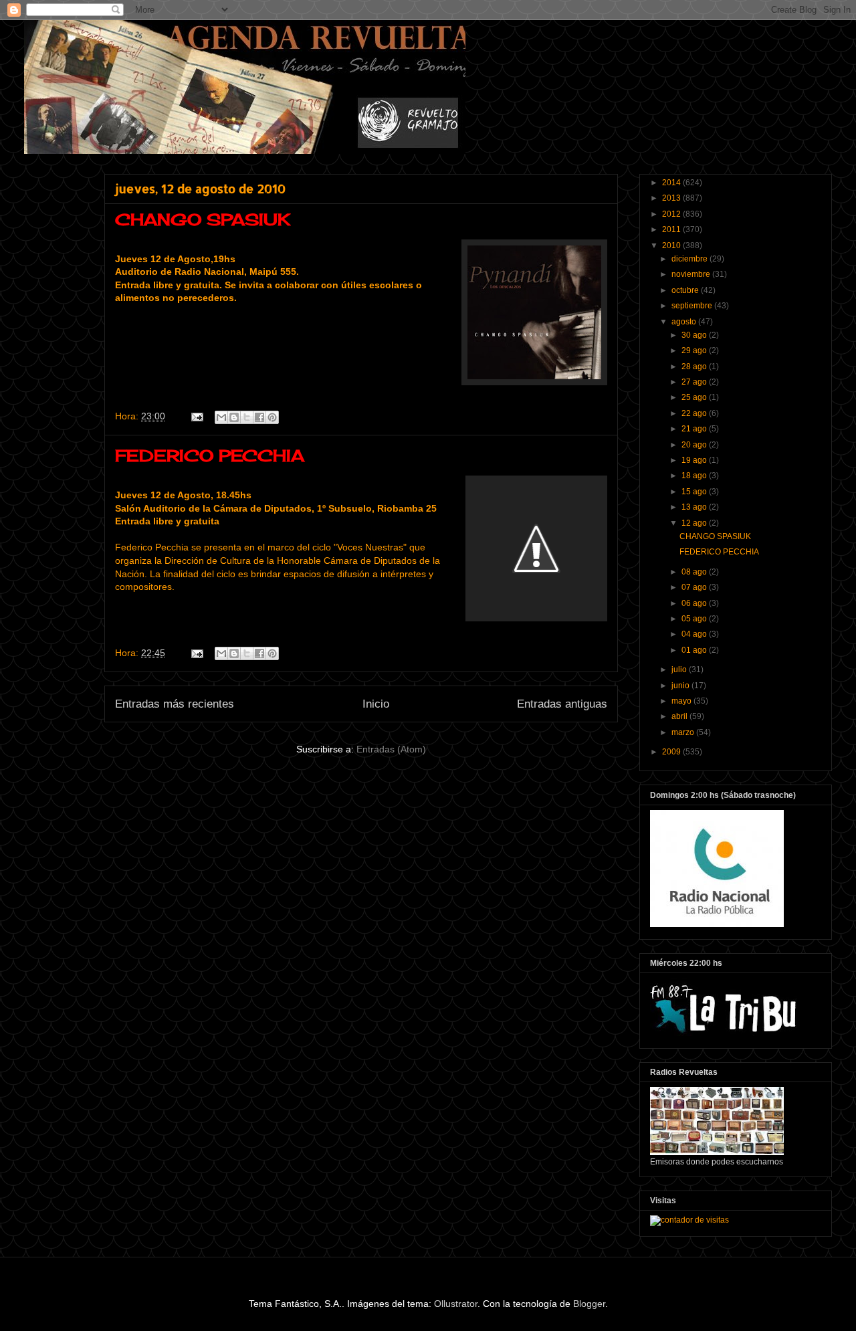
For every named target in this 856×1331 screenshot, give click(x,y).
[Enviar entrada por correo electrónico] (196, 416)
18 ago (695, 475)
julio (680, 669)
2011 (672, 229)
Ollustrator (455, 1303)
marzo (683, 732)
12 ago (695, 523)
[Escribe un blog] (234, 417)
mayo (682, 701)
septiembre (692, 305)
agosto (684, 321)
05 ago (695, 618)
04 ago (695, 634)
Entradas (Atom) (391, 749)
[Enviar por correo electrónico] (221, 417)
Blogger (589, 1303)
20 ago (695, 444)
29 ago (695, 350)
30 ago (695, 335)
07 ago (695, 587)
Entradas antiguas (562, 704)
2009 (672, 751)
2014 (672, 182)
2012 (672, 214)
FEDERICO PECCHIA (209, 455)
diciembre (690, 259)
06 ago (695, 603)
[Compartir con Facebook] (259, 417)
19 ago (695, 460)
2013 (672, 198)
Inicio (375, 704)
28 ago (695, 366)
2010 (672, 245)
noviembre (691, 274)
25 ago (695, 397)
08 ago (695, 572)
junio (681, 685)
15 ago (695, 491)
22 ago (695, 413)
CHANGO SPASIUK (202, 219)
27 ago (695, 382)
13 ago (695, 507)
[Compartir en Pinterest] (272, 417)
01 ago (695, 650)
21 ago (695, 428)
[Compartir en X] (246, 417)
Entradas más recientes (174, 704)
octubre (686, 290)
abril (680, 716)
